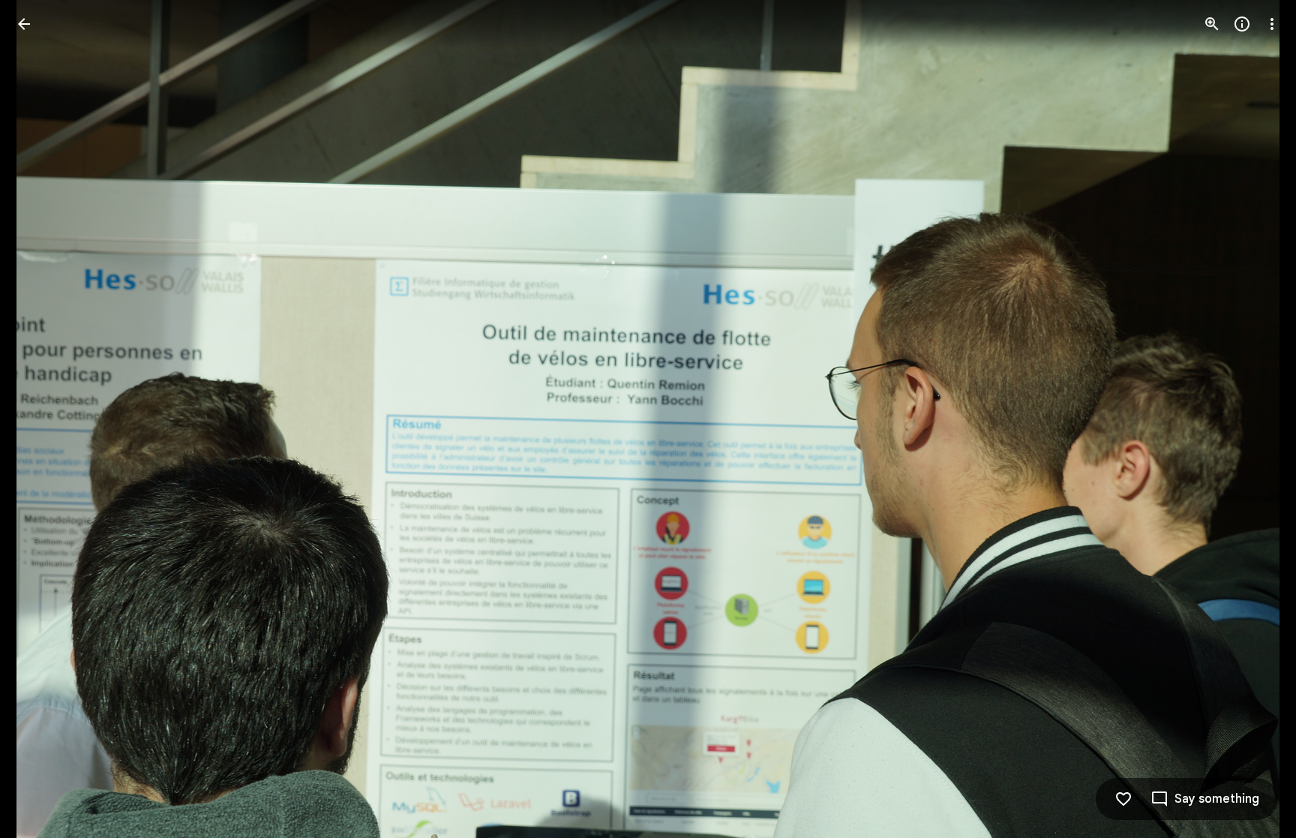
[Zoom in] (1212, 24)
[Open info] (1242, 24)
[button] (42, 419)
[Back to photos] (24, 24)
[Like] (1123, 799)
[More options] (1272, 24)
